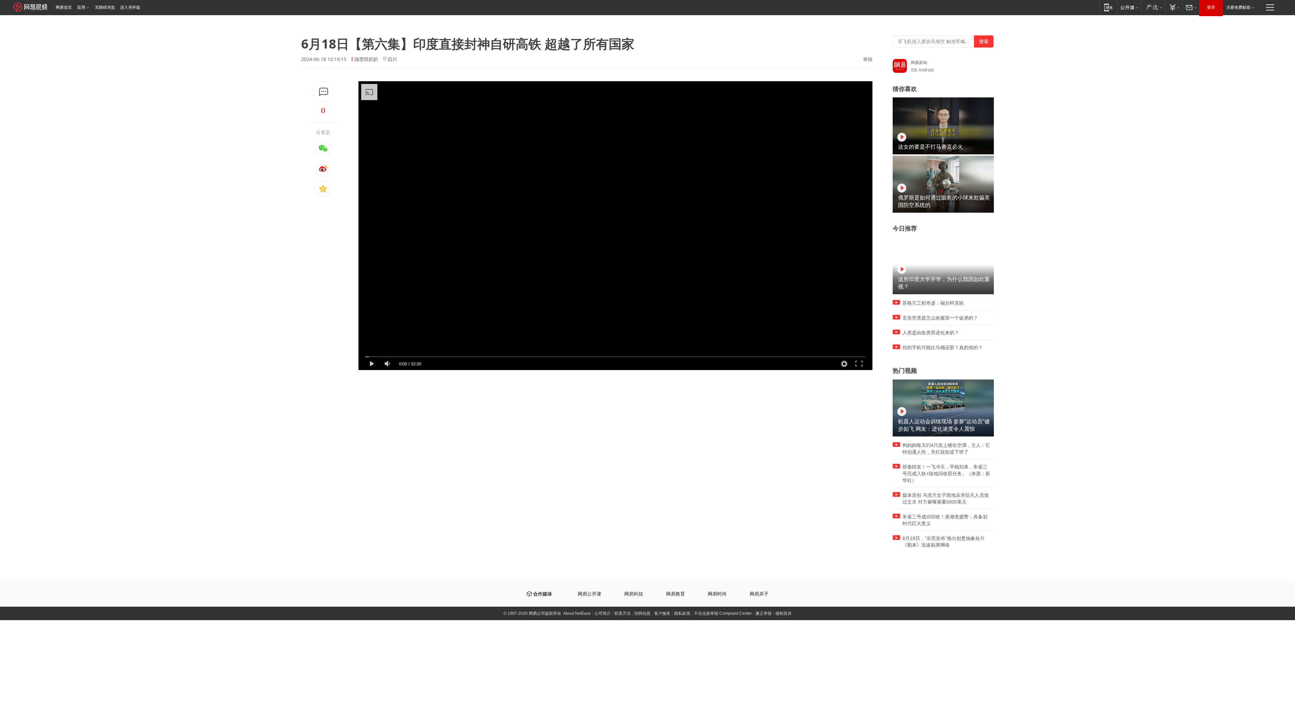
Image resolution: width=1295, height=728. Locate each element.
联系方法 (622, 613)
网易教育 (675, 594)
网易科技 (633, 594)
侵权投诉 (783, 613)
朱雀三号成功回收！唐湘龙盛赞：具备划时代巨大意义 (944, 520)
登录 (1211, 7)
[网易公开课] (1129, 7)
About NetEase (577, 613)
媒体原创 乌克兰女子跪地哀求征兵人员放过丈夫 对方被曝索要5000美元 (945, 498)
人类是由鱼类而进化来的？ (930, 332)
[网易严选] (1153, 7)
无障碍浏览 (105, 7)
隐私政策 (682, 613)
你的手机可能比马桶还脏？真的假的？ (942, 347)
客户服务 (662, 613)
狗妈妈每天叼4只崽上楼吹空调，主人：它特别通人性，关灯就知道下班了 (946, 449)
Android (926, 70)
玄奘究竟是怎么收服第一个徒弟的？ (940, 318)
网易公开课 (589, 594)
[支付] (1173, 7)
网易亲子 (759, 594)
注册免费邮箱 (1238, 7)
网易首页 (64, 7)
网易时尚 (717, 594)
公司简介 (603, 613)
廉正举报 (763, 613)
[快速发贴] (323, 92)
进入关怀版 (130, 7)
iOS (914, 70)
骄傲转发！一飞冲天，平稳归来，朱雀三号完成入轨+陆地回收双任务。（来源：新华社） (946, 473)
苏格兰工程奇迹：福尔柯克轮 (933, 303)
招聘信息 (642, 613)
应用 (81, 7)
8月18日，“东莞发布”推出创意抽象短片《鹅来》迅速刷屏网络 (943, 542)
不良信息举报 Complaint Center (723, 613)
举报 (867, 59)
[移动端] (1108, 7)
